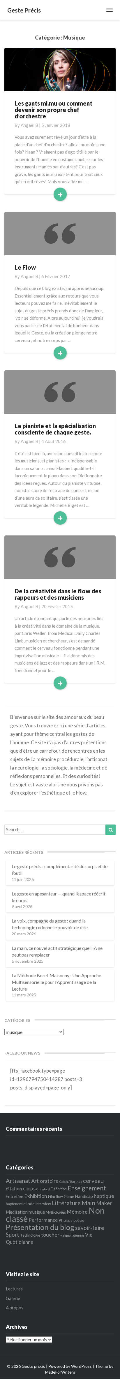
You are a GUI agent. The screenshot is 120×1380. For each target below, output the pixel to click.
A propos (14, 1307)
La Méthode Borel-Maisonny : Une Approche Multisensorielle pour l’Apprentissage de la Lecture (56, 982)
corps (29, 1188)
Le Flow (25, 267)
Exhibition (35, 1196)
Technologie (30, 1235)
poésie (78, 1220)
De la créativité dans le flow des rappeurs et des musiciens (58, 594)
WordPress (81, 1366)
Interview (43, 1203)
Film (51, 1196)
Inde (30, 1203)
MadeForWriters (60, 1372)
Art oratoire (45, 1181)
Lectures (14, 1288)
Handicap (84, 1196)
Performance (43, 1220)
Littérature (66, 1202)
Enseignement (87, 1188)
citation (14, 1188)
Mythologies (56, 1212)
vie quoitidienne (72, 1235)
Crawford (43, 1189)
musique (37, 1212)
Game (69, 1196)
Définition (59, 1189)
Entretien (14, 1196)
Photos (66, 1220)
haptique (104, 1196)
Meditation (17, 1212)
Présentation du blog (40, 1227)
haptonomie (15, 1203)
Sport (12, 1234)
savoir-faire (89, 1228)
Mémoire (77, 1212)
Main (88, 1202)
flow (59, 1196)
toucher (50, 1235)
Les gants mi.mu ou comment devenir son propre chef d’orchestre (53, 110)
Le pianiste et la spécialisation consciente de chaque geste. (55, 429)
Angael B (29, 125)
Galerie (13, 1298)
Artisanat (18, 1180)
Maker (104, 1203)
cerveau (93, 1180)
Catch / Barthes (70, 1181)
